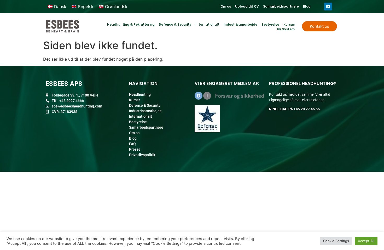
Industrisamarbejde (240, 24)
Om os (225, 6)
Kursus (289, 24)
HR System (286, 29)
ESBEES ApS (64, 83)
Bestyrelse (270, 24)
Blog (307, 6)
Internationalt (207, 24)
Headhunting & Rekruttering (131, 24)
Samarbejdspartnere (281, 6)
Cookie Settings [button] (336, 241)
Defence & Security (175, 24)
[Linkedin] (328, 6)
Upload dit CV (247, 6)
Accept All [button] (366, 241)
